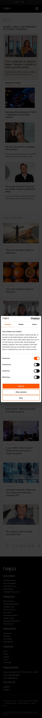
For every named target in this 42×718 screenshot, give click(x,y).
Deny (21, 398)
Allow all (21, 386)
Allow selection (21, 392)
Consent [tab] (7, 324)
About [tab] (34, 324)
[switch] (37, 364)
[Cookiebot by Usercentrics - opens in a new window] (31, 318)
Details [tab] (21, 324)
